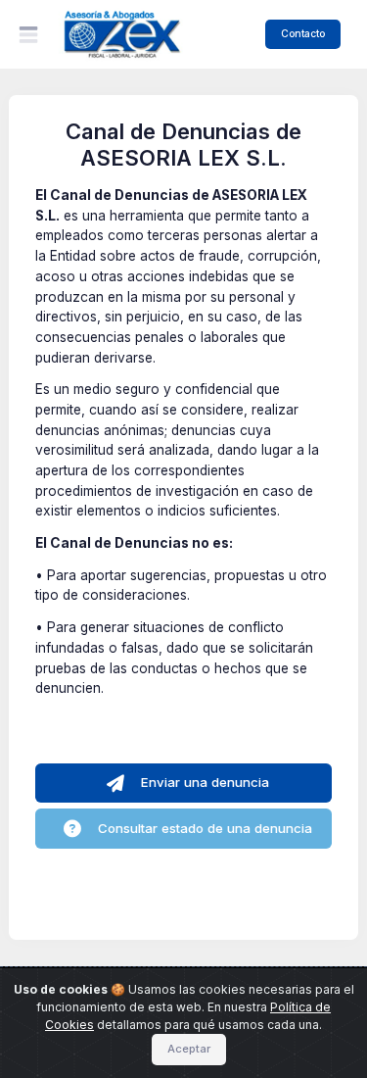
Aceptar (188, 1048)
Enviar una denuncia (203, 782)
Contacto (303, 33)
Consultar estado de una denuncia (203, 828)
